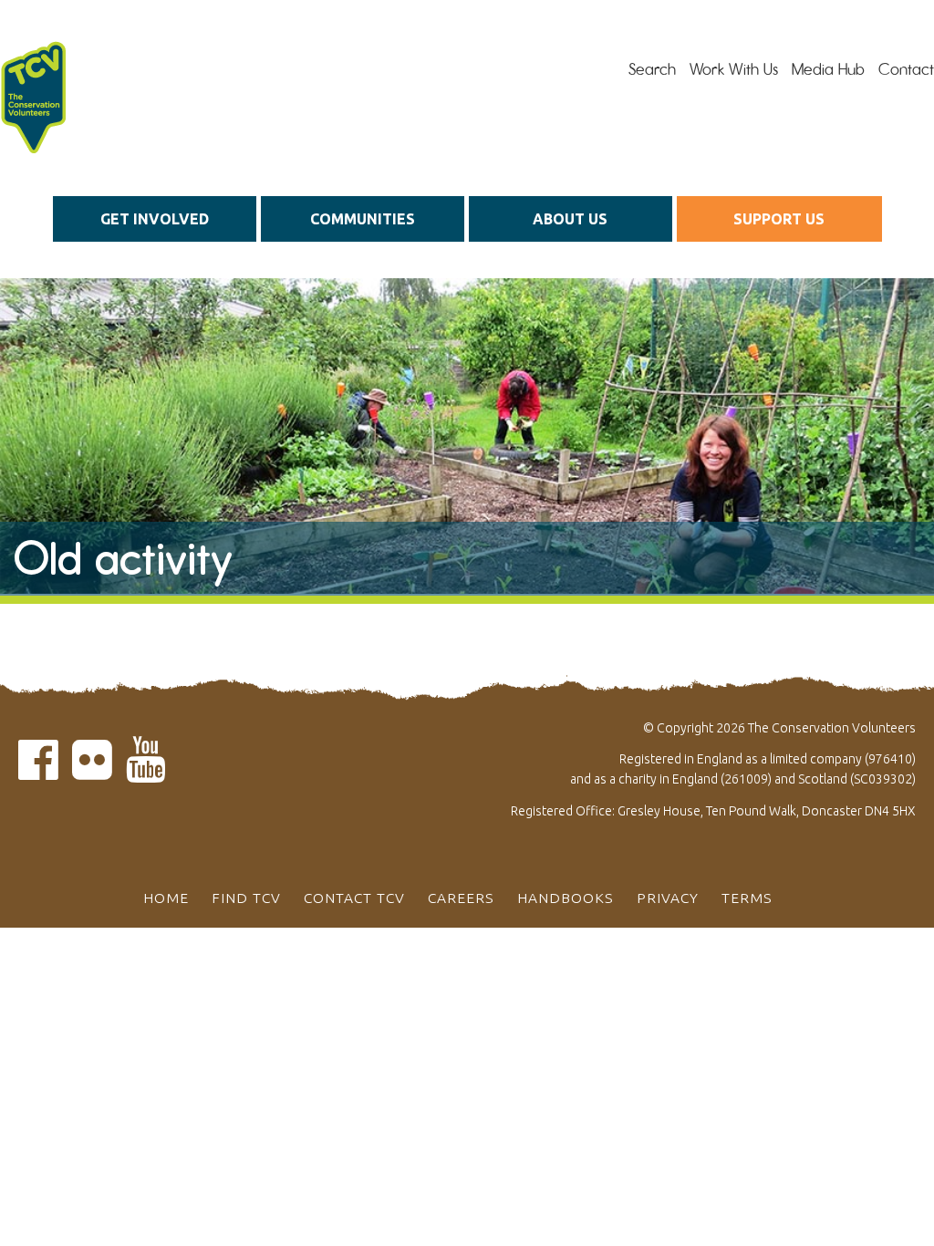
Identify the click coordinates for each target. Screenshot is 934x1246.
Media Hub (828, 69)
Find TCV (246, 897)
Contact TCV (354, 897)
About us (570, 219)
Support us (779, 219)
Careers (461, 897)
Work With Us (734, 69)
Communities (362, 219)
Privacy (668, 897)
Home (166, 897)
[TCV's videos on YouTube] (146, 770)
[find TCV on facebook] (38, 770)
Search (652, 69)
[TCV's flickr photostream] (92, 770)
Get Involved (154, 219)
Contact (906, 69)
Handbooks (565, 897)
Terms (747, 897)
